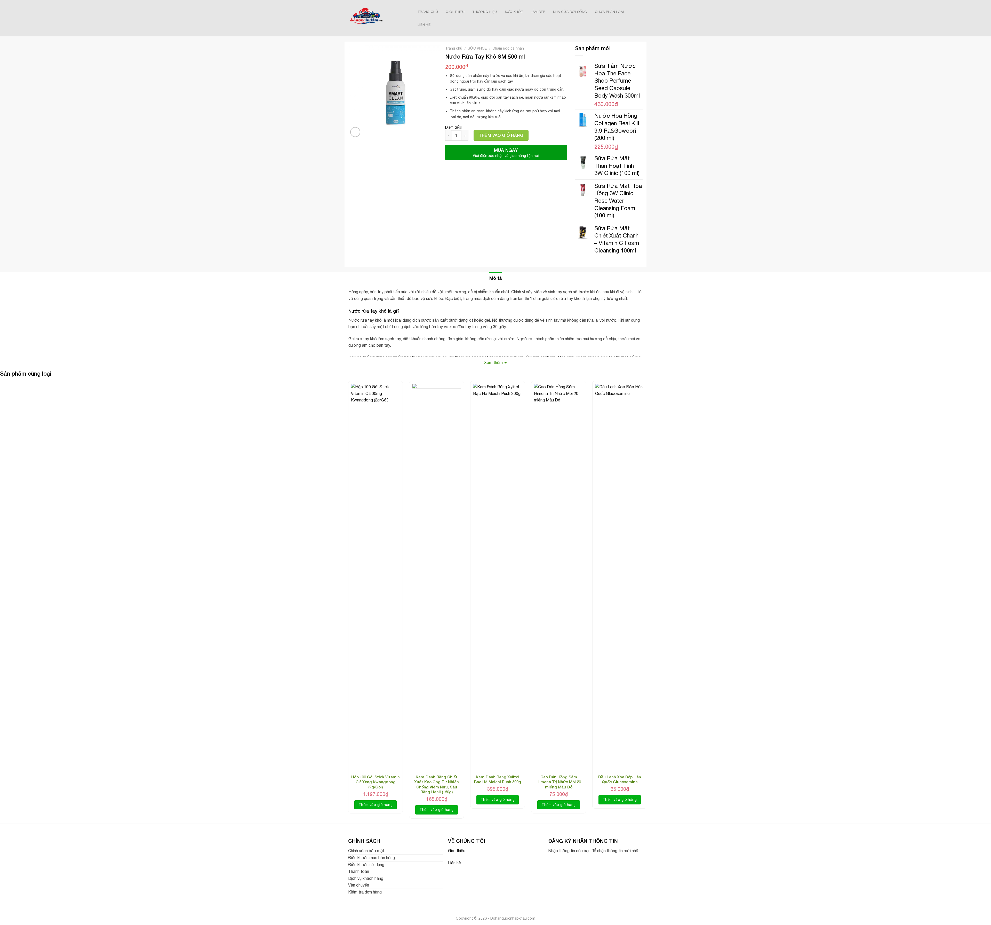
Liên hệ (454, 862)
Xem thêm (493, 362)
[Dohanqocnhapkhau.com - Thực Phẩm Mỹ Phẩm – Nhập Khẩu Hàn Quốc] (377, 18)
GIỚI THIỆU (455, 12)
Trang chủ (453, 48)
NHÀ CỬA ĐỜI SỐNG (570, 12)
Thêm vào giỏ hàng (501, 135)
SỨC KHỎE (514, 12)
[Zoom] (355, 132)
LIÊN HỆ (424, 25)
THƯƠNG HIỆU (484, 12)
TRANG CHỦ (428, 12)
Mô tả (495, 278)
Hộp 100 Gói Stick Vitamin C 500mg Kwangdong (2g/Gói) (375, 781)
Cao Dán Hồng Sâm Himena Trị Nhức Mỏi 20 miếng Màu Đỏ (559, 781)
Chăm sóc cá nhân (508, 48)
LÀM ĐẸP (538, 12)
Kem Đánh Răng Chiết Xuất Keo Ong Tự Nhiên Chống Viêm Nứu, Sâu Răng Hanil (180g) (436, 784)
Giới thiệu (456, 850)
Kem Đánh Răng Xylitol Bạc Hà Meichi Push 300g (497, 779)
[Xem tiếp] (453, 127)
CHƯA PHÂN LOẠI (609, 12)
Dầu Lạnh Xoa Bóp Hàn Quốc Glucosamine (619, 779)
